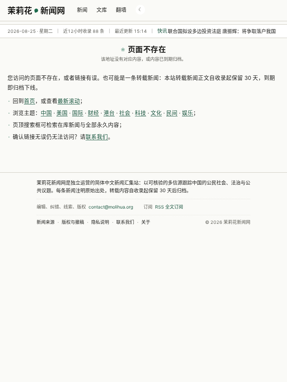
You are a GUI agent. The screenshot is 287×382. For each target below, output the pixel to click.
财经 (93, 113)
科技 (140, 113)
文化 (156, 113)
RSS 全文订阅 (169, 207)
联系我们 (97, 137)
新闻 (82, 9)
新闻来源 (46, 222)
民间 (172, 113)
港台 (109, 113)
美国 (62, 113)
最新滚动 (69, 101)
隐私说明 (100, 222)
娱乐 (187, 113)
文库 (101, 9)
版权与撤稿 (73, 222)
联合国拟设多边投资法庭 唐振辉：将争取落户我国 (222, 31)
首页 (29, 101)
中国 (46, 113)
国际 (77, 113)
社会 (124, 113)
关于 (145, 222)
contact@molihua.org (111, 207)
